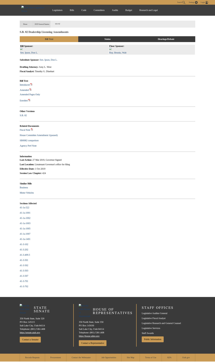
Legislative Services (151, 328)
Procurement (55, 357)
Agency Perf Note (28, 145)
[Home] (34, 10)
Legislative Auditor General (154, 313)
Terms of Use (150, 357)
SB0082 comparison (29, 140)
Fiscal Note (25, 130)
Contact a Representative (92, 343)
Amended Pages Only (30, 94)
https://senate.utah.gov (30, 332)
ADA (169, 357)
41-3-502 (24, 265)
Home (25, 24)
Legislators (57, 10)
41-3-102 (24, 244)
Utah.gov (186, 357)
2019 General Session (42, 24)
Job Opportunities (109, 357)
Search (179, 2)
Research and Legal (148, 10)
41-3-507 (24, 276)
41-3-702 (24, 286)
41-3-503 (24, 270)
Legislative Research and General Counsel (161, 323)
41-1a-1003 (25, 223)
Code (83, 10)
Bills (72, 10)
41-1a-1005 (25, 228)
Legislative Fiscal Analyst (153, 318)
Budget (128, 10)
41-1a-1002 (25, 218)
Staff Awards (148, 333)
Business (24, 187)
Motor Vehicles (27, 193)
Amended (24, 90)
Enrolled (24, 100)
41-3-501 (24, 260)
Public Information (152, 339)
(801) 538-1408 (38, 329)
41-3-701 (24, 281)
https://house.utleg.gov (89, 336)
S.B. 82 (23, 115)
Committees (99, 10)
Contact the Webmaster (81, 357)
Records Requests (32, 357)
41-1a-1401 (25, 239)
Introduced (25, 85)
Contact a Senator (30, 339)
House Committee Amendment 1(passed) (39, 135)
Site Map (130, 357)
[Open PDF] (31, 85)
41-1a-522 (24, 207)
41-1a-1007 (25, 234)
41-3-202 (24, 249)
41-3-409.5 (25, 255)
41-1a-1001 (25, 213)
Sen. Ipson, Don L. (48, 60)
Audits (115, 10)
